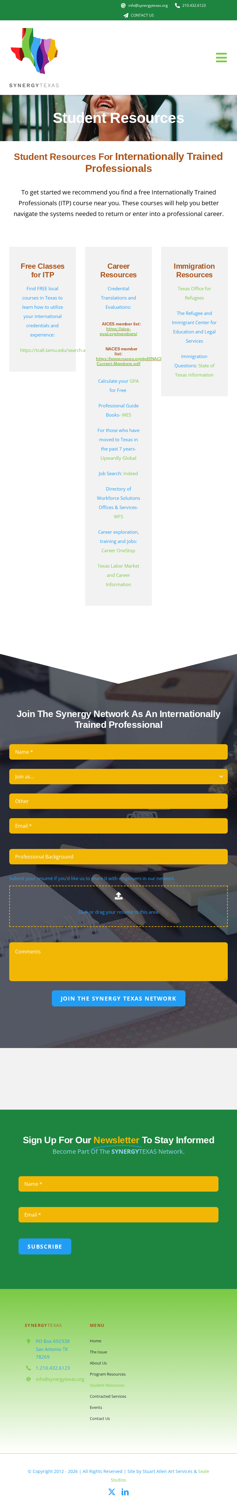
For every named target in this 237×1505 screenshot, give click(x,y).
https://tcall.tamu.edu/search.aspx (56, 350)
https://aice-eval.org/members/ (118, 331)
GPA (134, 381)
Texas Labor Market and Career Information (118, 575)
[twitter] (111, 1492)
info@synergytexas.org (60, 1379)
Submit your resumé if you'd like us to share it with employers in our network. (92, 878)
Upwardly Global (118, 458)
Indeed (130, 473)
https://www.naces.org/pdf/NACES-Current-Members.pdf (131, 361)
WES (126, 415)
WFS (118, 516)
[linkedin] (125, 1492)
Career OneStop (118, 550)
